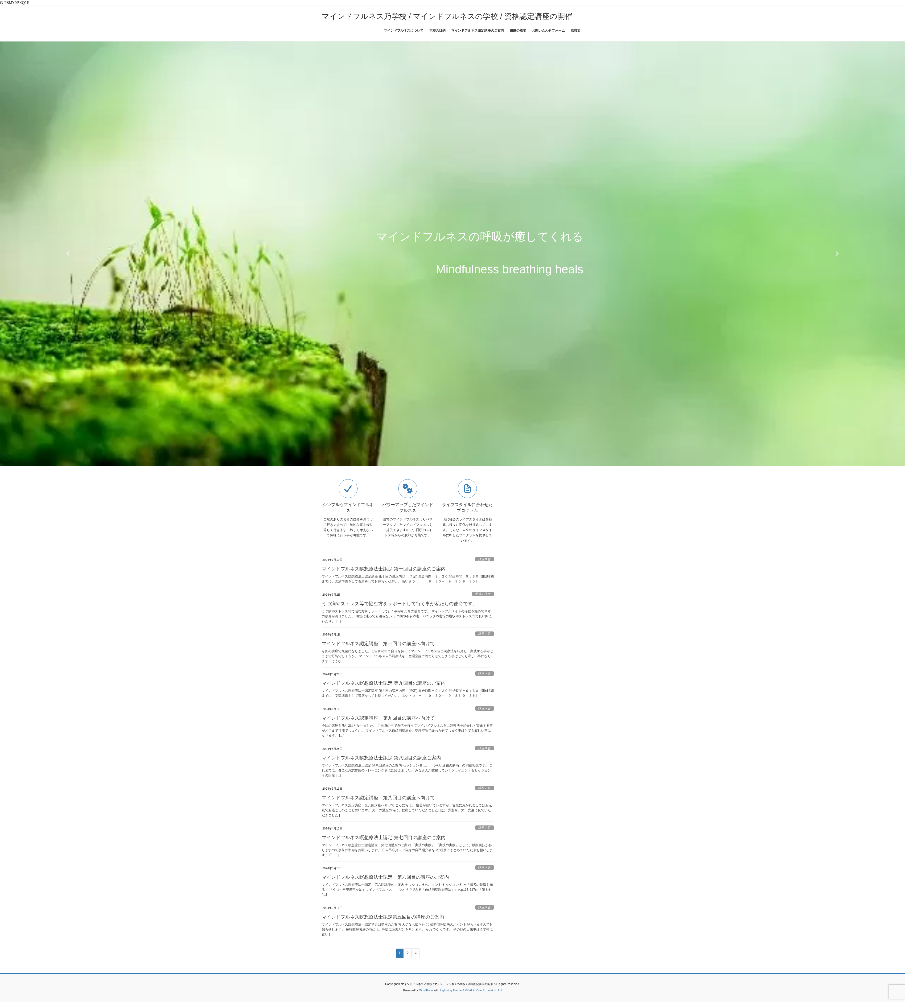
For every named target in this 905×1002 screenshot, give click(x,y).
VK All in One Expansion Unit (483, 977)
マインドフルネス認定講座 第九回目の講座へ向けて (378, 705)
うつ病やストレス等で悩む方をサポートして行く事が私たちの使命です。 (399, 591)
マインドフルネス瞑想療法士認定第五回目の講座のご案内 (383, 904)
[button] (68, 247)
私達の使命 (483, 581)
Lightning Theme (451, 977)
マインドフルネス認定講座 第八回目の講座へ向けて (378, 785)
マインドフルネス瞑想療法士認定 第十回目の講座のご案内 (384, 556)
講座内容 (484, 546)
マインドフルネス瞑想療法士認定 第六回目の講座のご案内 (385, 864)
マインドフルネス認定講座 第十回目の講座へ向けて (378, 630)
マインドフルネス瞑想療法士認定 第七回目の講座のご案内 (384, 824)
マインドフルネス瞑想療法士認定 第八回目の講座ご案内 (381, 745)
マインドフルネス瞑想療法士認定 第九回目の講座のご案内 (384, 670)
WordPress (426, 977)
